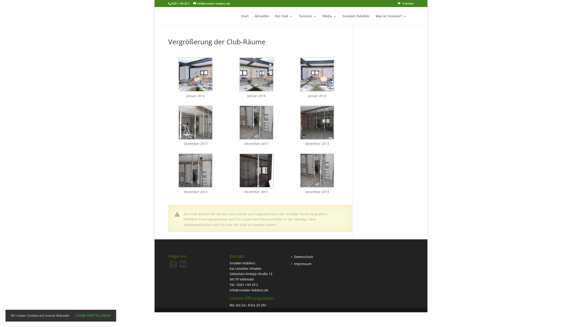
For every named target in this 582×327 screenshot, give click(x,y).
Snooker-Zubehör (356, 16)
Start (245, 16)
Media (327, 16)
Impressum (302, 264)
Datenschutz (303, 257)
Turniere (305, 16)
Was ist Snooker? (389, 16)
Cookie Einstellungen (93, 315)
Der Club (281, 16)
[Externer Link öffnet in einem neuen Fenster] (183, 266)
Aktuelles (262, 16)
